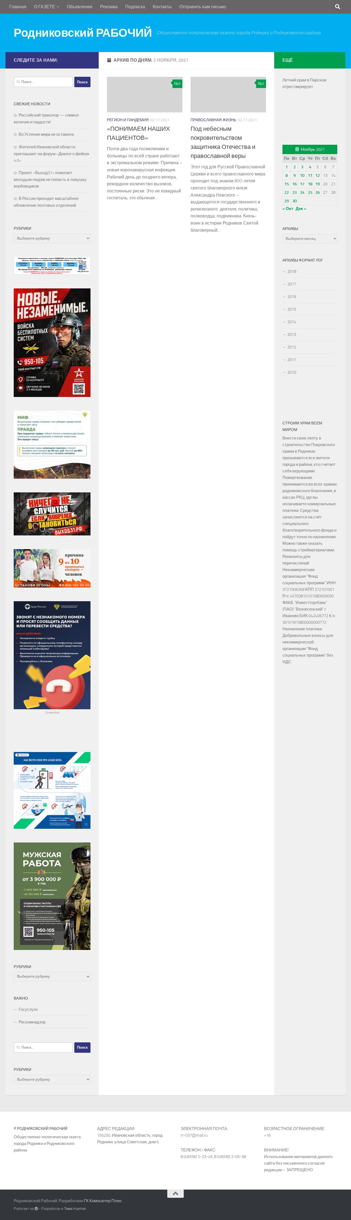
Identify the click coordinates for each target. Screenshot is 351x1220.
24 (302, 192)
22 (286, 192)
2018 (291, 271)
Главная (17, 6)
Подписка (135, 6)
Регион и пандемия (128, 120)
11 (310, 175)
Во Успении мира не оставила (46, 134)
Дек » (301, 208)
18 (310, 183)
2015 (291, 309)
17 (302, 183)
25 (310, 192)
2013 (291, 334)
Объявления (79, 6)
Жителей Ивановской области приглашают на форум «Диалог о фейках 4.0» (51, 153)
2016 (291, 296)
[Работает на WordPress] (36, 1208)
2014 (291, 321)
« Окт (287, 208)
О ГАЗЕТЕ (44, 6)
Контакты (162, 6)
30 (294, 200)
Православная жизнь (213, 120)
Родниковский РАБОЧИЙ (83, 33)
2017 (291, 284)
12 (317, 175)
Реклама (109, 6)
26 (317, 192)
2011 (291, 359)
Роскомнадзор (32, 1022)
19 (317, 183)
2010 (291, 372)
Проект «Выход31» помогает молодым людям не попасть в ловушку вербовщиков (50, 179)
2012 (291, 347)
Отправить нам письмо (202, 6)
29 (286, 200)
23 (294, 192)
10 (302, 175)
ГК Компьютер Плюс (103, 1200)
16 (294, 183)
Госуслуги (28, 1009)
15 (286, 183)
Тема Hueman (75, 1209)
